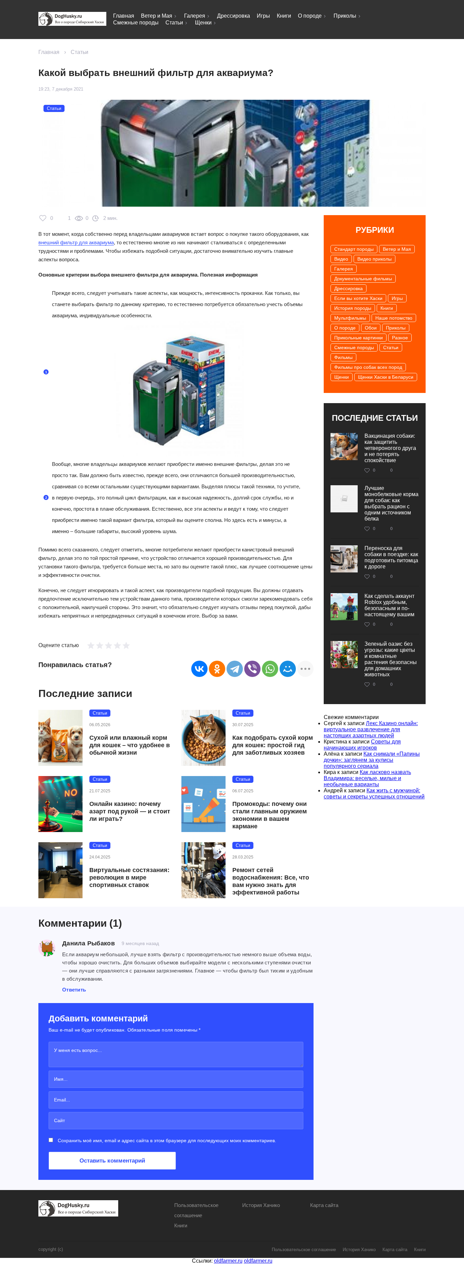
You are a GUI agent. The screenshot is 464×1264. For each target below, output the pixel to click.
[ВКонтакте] (199, 669)
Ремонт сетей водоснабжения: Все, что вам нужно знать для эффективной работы (270, 881)
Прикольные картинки (358, 337)
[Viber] (252, 669)
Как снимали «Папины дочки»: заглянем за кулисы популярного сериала (372, 760)
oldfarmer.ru (228, 1261)
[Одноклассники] (217, 669)
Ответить (74, 990)
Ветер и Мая (156, 16)
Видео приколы (374, 259)
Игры (263, 16)
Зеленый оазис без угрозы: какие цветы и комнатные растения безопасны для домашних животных (390, 659)
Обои (371, 328)
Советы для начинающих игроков (362, 745)
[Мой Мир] (288, 669)
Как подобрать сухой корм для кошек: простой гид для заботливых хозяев (272, 745)
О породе (310, 16)
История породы (352, 308)
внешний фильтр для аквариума (76, 242)
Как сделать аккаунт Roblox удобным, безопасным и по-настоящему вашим (389, 605)
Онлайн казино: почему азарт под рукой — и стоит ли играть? (129, 811)
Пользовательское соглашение (304, 1249)
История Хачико (261, 1205)
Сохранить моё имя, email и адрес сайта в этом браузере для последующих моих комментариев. (167, 1140)
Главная (123, 16)
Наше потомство (393, 318)
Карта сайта (324, 1205)
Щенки (203, 22)
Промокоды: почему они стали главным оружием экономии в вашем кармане (269, 815)
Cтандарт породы (354, 249)
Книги (284, 16)
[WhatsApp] (270, 669)
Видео (341, 259)
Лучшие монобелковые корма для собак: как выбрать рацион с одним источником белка (391, 503)
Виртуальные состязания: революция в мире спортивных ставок (129, 877)
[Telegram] (235, 669)
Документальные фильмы (363, 278)
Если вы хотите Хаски (358, 298)
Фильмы (343, 357)
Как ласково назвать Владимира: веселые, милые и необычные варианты (367, 778)
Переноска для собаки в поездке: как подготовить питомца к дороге (391, 557)
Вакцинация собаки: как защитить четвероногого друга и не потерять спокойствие (390, 448)
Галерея (194, 16)
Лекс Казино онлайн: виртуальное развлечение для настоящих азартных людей (371, 729)
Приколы (345, 16)
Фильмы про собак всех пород (368, 367)
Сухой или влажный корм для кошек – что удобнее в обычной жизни (129, 745)
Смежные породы (136, 22)
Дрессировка (233, 16)
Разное (400, 337)
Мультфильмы (350, 318)
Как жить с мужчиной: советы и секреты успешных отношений (374, 793)
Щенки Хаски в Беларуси (385, 377)
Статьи (174, 22)
